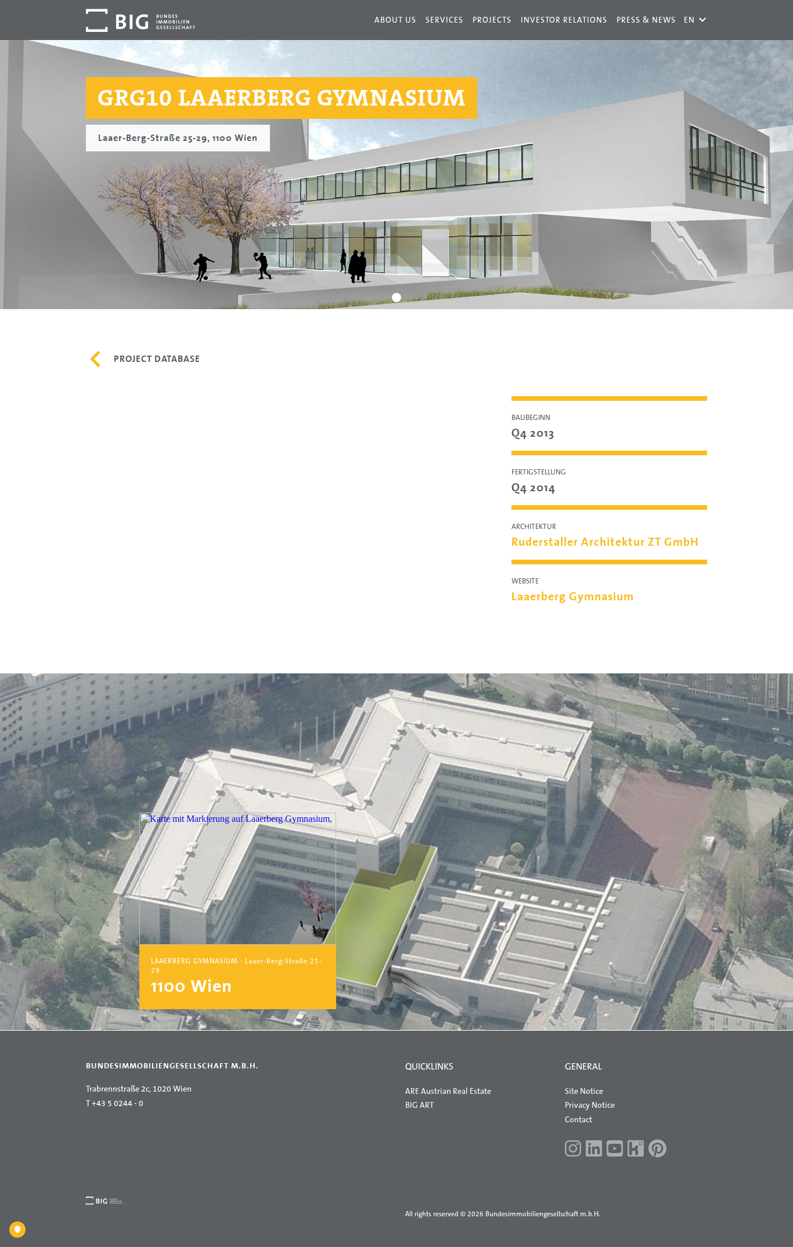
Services (444, 19)
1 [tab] (396, 297)
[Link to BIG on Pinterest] (657, 1149)
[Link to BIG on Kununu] (636, 1149)
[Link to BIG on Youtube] (615, 1149)
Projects (492, 19)
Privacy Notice (590, 1105)
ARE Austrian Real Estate (448, 1091)
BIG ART (419, 1105)
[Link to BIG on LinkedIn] (594, 1149)
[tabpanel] (396, 174)
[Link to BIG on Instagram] (573, 1149)
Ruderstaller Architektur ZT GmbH (605, 541)
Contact (578, 1119)
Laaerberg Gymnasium (572, 596)
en (695, 19)
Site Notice (584, 1091)
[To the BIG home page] (140, 20)
